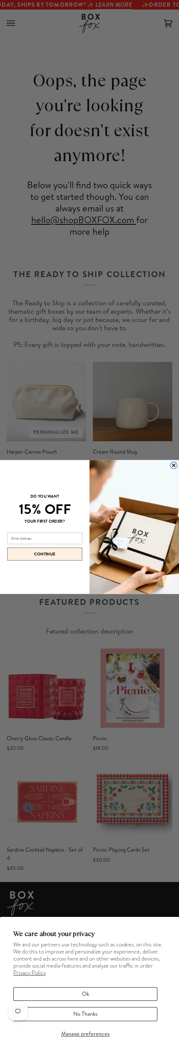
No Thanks (85, 1013)
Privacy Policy (29, 973)
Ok (85, 993)
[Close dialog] (173, 465)
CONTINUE (44, 554)
